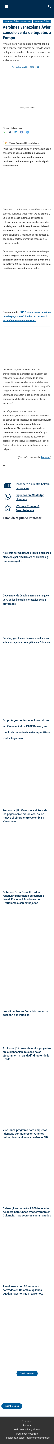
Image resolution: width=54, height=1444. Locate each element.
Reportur (45, 457)
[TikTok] (29, 1331)
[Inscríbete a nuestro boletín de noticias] (7, 485)
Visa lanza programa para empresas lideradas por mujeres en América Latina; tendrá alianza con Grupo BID (25, 1133)
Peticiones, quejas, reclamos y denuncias (27, 1437)
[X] (9, 132)
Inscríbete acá (12, 1406)
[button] (49, 7)
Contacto (27, 1421)
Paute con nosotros (27, 1433)
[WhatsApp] (4, 132)
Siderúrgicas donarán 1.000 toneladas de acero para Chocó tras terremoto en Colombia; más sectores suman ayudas (27, 1212)
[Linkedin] (19, 1331)
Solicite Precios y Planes (27, 1429)
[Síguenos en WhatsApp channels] (7, 496)
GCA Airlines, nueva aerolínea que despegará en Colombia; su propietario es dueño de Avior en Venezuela (27, 316)
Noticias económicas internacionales (17, 21)
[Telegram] (27, 132)
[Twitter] (14, 1331)
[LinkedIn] (16, 132)
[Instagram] (24, 1331)
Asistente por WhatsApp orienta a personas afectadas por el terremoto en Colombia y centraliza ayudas (27, 557)
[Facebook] (21, 132)
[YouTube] (34, 1331)
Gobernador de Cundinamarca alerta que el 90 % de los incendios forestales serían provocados (26, 599)
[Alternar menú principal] (6, 6)
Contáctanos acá (27, 1373)
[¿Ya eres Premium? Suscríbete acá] (7, 507)
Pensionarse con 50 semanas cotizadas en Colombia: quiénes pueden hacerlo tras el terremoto (23, 1290)
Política (27, 1425)
